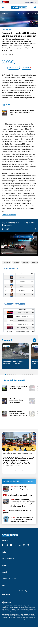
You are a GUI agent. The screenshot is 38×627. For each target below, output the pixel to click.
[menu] (3, 7)
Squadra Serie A (7, 579)
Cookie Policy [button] (23, 591)
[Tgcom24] (5, 2)
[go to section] (34, 340)
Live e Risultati (7, 559)
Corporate (5, 591)
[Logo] (19, 7)
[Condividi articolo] (3, 62)
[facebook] (3, 545)
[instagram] (7, 545)
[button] (19, 7)
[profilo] (35, 7)
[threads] (24, 545)
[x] (15, 545)
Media (4, 552)
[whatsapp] (11, 545)
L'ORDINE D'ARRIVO (9, 215)
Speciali (4, 572)
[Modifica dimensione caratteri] (13, 62)
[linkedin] (20, 545)
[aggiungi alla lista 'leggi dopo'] (8, 62)
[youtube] (28, 545)
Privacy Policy (6, 594)
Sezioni (4, 565)
